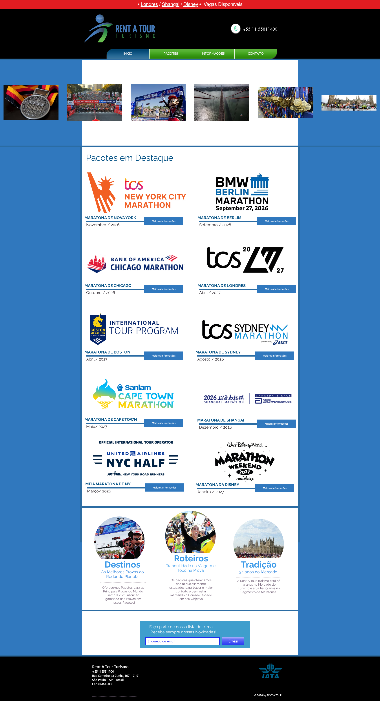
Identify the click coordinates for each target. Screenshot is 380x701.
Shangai (170, 4)
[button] (171, 54)
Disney (190, 4)
